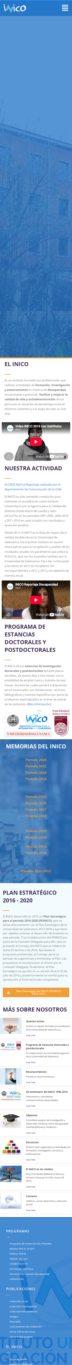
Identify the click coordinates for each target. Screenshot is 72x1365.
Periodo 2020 (36, 803)
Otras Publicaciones (21, 1337)
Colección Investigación (23, 1306)
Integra (14, 1316)
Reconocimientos (36, 1071)
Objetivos (31, 1115)
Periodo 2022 (36, 831)
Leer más (30, 1035)
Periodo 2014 (36, 816)
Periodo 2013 (36, 853)
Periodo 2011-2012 (36, 871)
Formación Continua (21, 1269)
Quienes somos (35, 1021)
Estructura (32, 1142)
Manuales (15, 1321)
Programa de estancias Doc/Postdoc (31, 1243)
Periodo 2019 (36, 837)
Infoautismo (17, 1279)
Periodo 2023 (36, 797)
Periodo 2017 (36, 809)
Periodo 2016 (36, 846)
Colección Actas (19, 1301)
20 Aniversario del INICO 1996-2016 (47, 1091)
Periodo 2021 (36, 766)
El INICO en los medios (39, 1169)
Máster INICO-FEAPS (22, 1248)
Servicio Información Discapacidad (30, 1274)
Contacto (31, 1196)
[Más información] (39, 704)
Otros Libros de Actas (22, 1331)
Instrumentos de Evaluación (26, 1326)
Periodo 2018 (36, 773)
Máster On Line (18, 1258)
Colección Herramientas (23, 1311)
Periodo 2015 (36, 779)
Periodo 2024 (36, 760)
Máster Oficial (18, 1253)
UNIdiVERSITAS (19, 1264)
